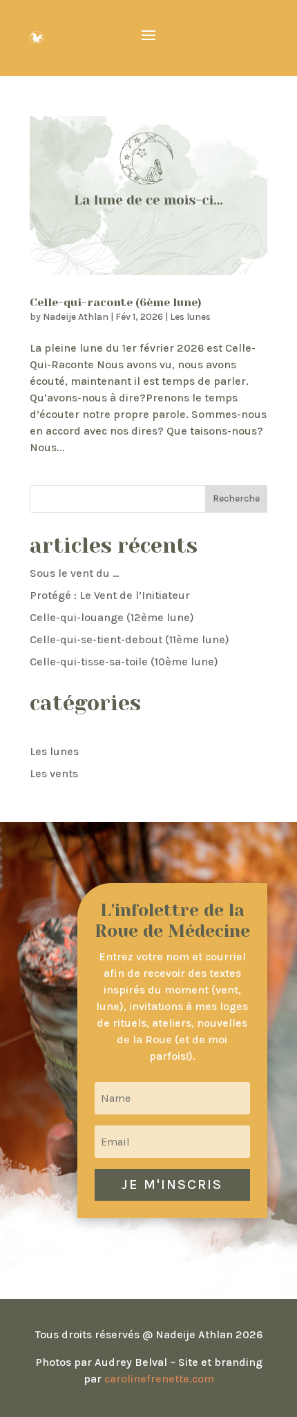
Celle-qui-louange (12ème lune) (112, 617)
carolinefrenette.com (159, 1378)
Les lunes (190, 317)
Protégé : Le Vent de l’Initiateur (110, 595)
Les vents (54, 773)
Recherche (236, 498)
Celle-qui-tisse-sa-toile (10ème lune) (124, 661)
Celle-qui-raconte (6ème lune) (116, 302)
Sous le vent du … (74, 573)
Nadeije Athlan (75, 317)
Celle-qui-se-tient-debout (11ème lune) (129, 639)
